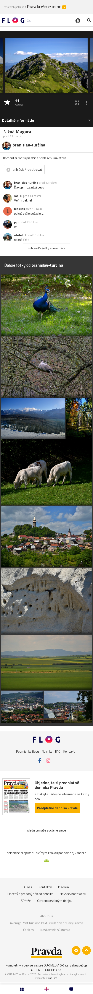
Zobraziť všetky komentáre (46, 248)
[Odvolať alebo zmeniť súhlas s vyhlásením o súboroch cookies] (76, 950)
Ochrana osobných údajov (54, 900)
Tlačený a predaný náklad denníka (30, 894)
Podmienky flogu (27, 751)
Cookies (28, 929)
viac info (52, 978)
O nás (28, 887)
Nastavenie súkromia (55, 929)
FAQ (58, 751)
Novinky (47, 751)
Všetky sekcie (51, 7)
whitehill (20, 235)
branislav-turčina (26, 182)
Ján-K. (18, 196)
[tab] (46, 118)
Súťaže (26, 900)
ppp (16, 222)
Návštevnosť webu (73, 894)
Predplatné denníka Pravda (57, 808)
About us (46, 916)
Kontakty (45, 887)
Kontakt (69, 751)
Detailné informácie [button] (18, 121)
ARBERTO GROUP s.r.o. (46, 970)
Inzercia (63, 887)
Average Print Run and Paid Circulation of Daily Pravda (46, 923)
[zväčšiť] (77, 103)
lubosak (19, 209)
